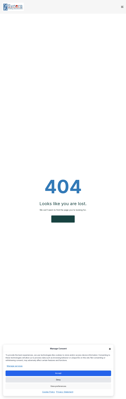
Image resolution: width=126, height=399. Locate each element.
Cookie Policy (48, 392)
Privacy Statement (64, 392)
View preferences (58, 386)
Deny (58, 380)
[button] (110, 349)
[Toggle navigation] (103, 7)
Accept (58, 373)
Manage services (15, 366)
